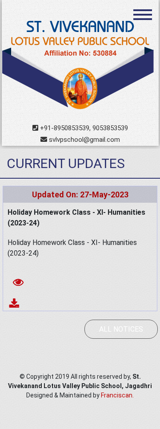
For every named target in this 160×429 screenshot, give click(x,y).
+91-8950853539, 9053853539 (83, 128)
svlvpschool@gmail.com (83, 140)
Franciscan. (117, 395)
